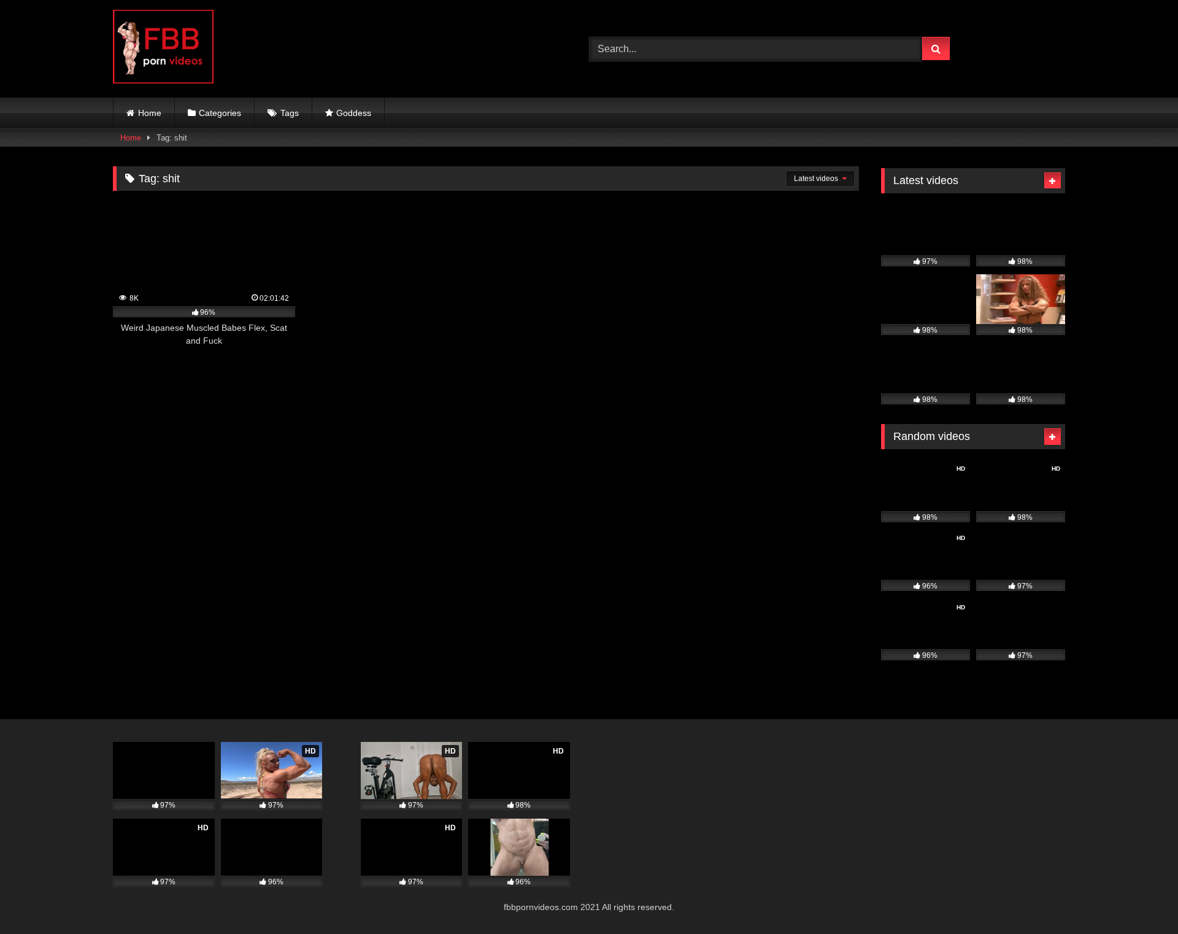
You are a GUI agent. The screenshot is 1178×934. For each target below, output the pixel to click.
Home (149, 113)
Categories (220, 113)
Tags (289, 113)
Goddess (353, 113)
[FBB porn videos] (163, 49)
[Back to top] (1139, 897)
